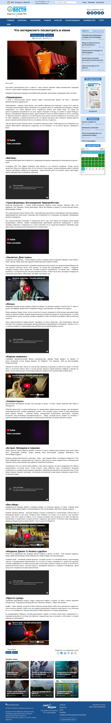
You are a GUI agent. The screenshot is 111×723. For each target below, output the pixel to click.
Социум (47, 20)
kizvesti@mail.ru (42, 3)
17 (83, 166)
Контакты (100, 2)
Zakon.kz (9, 89)
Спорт (101, 20)
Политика (22, 20)
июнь (9, 653)
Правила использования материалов (72, 715)
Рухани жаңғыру (72, 20)
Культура (58, 20)
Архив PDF (93, 112)
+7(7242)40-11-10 (43, 1)
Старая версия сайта (67, 719)
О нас (84, 2)
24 (83, 169)
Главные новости (37, 35)
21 (96, 166)
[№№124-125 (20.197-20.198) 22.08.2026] (93, 95)
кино (15, 653)
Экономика (35, 20)
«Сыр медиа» (51, 712)
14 (96, 162)
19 (90, 166)
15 (100, 162)
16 (103, 162)
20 (93, 166)
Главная (10, 20)
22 (100, 166)
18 (86, 166)
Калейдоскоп (89, 20)
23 (103, 166)
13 (93, 162)
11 (86, 162)
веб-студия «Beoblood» (97, 707)
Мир (9, 24)
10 (83, 162)
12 (90, 162)
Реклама (91, 2)
